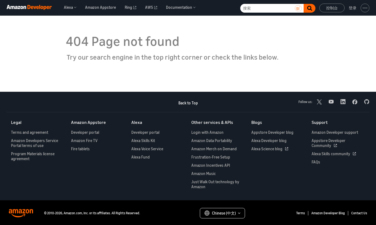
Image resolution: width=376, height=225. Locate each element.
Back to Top (188, 103)
